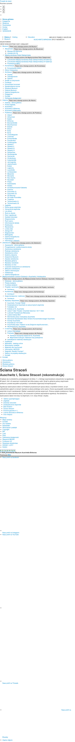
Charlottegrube (12, 134)
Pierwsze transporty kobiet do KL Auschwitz (25, 335)
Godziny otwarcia (11, 255)
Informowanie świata (12, 223)
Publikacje (8, 341)
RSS (4, 435)
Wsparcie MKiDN (8, 439)
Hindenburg (11, 158)
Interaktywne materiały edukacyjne (19, 339)
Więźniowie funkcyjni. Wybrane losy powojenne (26, 337)
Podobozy (8, 112)
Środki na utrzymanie (12, 80)
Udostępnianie (12, 76)
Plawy (9, 182)
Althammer (11, 117)
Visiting (14, 37)
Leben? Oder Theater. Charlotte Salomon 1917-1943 (25, 311)
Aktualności (9, 49)
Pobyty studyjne (10, 283)
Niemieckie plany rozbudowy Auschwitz (21, 317)
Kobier (9, 166)
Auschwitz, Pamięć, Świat (16, 303)
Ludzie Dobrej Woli (14, 315)
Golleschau (11, 152)
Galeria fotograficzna (12, 92)
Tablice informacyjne (12, 270)
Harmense (11, 156)
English (5, 29)
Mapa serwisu (7, 419)
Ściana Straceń (7, 366)
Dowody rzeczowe (9, 403)
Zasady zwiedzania (11, 259)
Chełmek (10, 136)
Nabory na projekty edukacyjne (15, 353)
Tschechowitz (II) (13, 203)
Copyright (5, 429)
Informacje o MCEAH (12, 349)
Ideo (9, 455)
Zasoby (9, 74)
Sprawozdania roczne (12, 86)
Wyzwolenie (9, 227)
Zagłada (8, 205)
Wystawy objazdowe (12, 300)
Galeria (9, 78)
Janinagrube (11, 162)
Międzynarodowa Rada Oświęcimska (18, 55)
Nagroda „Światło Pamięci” (14, 351)
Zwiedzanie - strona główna (14, 245)
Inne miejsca (7, 414)
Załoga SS (8, 231)
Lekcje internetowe (13, 331)
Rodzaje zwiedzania (12, 251)
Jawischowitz (12, 164)
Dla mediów (6, 423)
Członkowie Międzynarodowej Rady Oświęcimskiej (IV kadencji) (29, 61)
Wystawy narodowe (11, 263)
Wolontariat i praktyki (12, 345)
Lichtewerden (12, 172)
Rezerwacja (6, 25)
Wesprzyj (5, 23)
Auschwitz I (9, 106)
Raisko (9, 185)
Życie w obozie (10, 213)
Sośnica (10, 189)
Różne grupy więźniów (13, 207)
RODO (4, 447)
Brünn (9, 129)
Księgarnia (6, 21)
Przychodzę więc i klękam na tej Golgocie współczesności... (28, 324)
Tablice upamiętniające (11, 399)
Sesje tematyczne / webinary (15, 296)
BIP (3, 431)
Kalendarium (9, 238)
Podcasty (10, 333)
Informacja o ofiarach (12, 240)
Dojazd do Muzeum (11, 257)
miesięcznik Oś (12, 53)
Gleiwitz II (10, 146)
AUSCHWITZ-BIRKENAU (43, 39)
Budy (9, 131)
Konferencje (9, 291)
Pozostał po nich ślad (14, 322)
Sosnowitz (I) (11, 191)
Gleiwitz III (10, 148)
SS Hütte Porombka (14, 197)
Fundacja (8, 82)
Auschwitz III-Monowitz (13, 110)
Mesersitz (10, 174)
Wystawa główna (11, 261)
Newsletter (6, 425)
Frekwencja (9, 272)
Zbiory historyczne (11, 70)
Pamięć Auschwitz (13, 320)
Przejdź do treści (6, 1)
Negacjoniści (9, 233)
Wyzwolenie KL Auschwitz (16, 326)
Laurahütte (11, 170)
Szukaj (4, 27)
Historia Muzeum (11, 90)
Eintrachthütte (12, 138)
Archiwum (8, 72)
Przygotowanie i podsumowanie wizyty (18, 247)
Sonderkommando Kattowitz (17, 187)
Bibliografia (9, 235)
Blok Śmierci (7, 406)
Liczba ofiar (9, 229)
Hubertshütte (11, 160)
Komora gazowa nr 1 (10, 410)
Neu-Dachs (11, 178)
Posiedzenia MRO (13, 63)
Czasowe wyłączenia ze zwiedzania (17, 267)
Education (31, 37)
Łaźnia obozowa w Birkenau (13, 412)
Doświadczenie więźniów (12, 404)
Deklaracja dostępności (13, 98)
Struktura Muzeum (11, 88)
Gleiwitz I (10, 144)
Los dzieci (8, 211)
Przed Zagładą (10, 104)
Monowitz (10, 176)
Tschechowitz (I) (13, 201)
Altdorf (9, 115)
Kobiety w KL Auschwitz (15, 309)
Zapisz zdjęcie (7, 740)
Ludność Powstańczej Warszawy (18, 313)
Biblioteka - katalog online (14, 343)
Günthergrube (12, 154)
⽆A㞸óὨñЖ (6, 31)
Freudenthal (11, 140)
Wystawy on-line (10, 265)
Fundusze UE (7, 441)
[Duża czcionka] (4, 15)
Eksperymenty (10, 219)
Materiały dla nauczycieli (13, 347)
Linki (4, 433)
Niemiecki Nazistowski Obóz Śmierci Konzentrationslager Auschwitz (31, 319)
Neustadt (10, 180)
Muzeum (5, 46)
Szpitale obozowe (11, 217)
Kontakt (7, 96)
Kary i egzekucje (10, 215)
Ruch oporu (9, 221)
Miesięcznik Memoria (14, 51)
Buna (9, 132)
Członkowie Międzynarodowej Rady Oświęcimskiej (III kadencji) (29, 59)
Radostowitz (11, 184)
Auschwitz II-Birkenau (12, 108)
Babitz (9, 119)
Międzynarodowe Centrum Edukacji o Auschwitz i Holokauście (24, 276)
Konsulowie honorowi (12, 84)
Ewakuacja (9, 225)
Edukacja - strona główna (14, 281)
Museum (7, 39)
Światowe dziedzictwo (10, 443)
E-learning (8, 328)
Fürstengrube (12, 142)
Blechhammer (12, 125)
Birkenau (10, 121)
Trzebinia (10, 199)
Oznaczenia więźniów (12, 209)
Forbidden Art (12, 307)
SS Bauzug (11, 195)
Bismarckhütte (12, 123)
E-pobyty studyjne (11, 285)
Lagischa (10, 168)
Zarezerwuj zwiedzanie (13, 249)
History (7, 37)
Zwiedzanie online (11, 253)
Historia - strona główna (13, 102)
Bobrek (9, 127)
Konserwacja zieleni (14, 68)
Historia (5, 100)
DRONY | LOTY (7, 445)
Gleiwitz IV (11, 150)
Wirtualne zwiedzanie (12, 268)
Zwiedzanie (6, 242)
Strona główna (7, 19)
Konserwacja (9, 65)
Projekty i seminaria (12, 287)
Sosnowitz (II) (12, 193)
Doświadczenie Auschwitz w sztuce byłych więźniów (25, 305)
